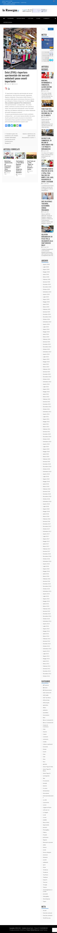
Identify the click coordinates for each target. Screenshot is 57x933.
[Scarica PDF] (6, 89)
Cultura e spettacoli (47, 744)
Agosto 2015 (46, 593)
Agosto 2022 (46, 384)
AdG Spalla (45, 695)
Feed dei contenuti (47, 913)
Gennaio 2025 (46, 312)
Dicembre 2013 (47, 643)
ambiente (45, 710)
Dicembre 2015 (47, 583)
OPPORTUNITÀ (21, 18)
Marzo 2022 (46, 396)
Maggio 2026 (46, 272)
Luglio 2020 (46, 446)
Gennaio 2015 (46, 611)
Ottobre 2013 (46, 646)
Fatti (44, 756)
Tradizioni (45, 877)
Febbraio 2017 (46, 549)
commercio (45, 739)
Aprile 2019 (46, 484)
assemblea (45, 712)
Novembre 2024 (47, 316)
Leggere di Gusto (47, 807)
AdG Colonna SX (47, 692)
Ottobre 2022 (46, 379)
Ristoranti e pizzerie (48, 842)
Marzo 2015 (46, 606)
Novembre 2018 (47, 496)
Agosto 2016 (46, 563)
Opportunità (46, 825)
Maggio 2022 (46, 391)
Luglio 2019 (46, 476)
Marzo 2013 (46, 663)
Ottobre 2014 (46, 618)
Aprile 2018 (46, 514)
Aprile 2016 (46, 573)
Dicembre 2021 (47, 404)
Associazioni (46, 715)
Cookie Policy (23, 2)
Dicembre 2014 (47, 613)
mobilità (45, 820)
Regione (45, 840)
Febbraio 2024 (46, 339)
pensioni (45, 827)
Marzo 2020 (46, 456)
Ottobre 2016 (46, 559)
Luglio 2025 (46, 297)
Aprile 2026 (46, 274)
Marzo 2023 (46, 366)
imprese (45, 785)
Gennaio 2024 (46, 341)
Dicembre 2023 (47, 344)
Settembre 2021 (47, 411)
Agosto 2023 (46, 354)
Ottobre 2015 (46, 588)
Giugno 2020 (46, 449)
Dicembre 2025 (47, 284)
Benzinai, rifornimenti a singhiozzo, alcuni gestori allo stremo (46, 84)
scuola (44, 850)
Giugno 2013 (46, 656)
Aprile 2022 (46, 394)
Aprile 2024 (46, 334)
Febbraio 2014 (46, 638)
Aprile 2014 (46, 633)
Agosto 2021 (46, 414)
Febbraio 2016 (46, 578)
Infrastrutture (46, 790)
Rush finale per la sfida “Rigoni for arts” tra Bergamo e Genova (31, 165)
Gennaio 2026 (46, 282)
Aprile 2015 (46, 603)
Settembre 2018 (47, 501)
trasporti (45, 879)
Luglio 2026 (46, 267)
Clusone (45, 731)
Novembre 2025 (47, 287)
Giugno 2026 (46, 269)
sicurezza (45, 855)
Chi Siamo (4, 2)
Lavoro (44, 805)
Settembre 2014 (47, 621)
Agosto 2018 (46, 504)
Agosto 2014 (46, 623)
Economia (45, 746)
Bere (44, 717)
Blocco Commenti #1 (48, 720)
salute (44, 845)
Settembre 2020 (47, 441)
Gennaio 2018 (46, 521)
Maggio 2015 (46, 601)
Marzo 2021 (46, 426)
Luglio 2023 (46, 356)
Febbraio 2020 (46, 459)
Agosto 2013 (46, 651)
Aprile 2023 (46, 364)
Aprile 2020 (46, 454)
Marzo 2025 (46, 307)
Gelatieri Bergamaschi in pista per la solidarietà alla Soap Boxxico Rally (47, 239)
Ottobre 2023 (46, 349)
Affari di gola (46, 702)
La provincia (46, 802)
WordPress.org (46, 918)
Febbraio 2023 (46, 369)
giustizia (45, 764)
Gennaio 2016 (46, 581)
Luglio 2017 (46, 536)
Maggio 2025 (46, 302)
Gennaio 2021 (46, 431)
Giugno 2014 (46, 628)
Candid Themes (43, 930)
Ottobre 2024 (46, 319)
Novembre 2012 (47, 673)
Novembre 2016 (47, 556)
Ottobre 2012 (46, 676)
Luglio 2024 (46, 326)
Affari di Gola (46, 700)
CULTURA (30, 18)
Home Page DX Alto (48, 766)
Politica (45, 832)
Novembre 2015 (47, 586)
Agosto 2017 (46, 534)
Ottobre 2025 (46, 289)
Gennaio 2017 (46, 551)
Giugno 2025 (46, 299)
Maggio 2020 (46, 451)
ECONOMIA (11, 18)
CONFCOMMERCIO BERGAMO (9, 4)
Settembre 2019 (47, 471)
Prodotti (45, 835)
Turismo (45, 887)
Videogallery (46, 896)
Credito (45, 741)
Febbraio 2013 (46, 666)
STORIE (38, 18)
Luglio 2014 (46, 626)
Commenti (45, 736)
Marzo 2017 (46, 546)
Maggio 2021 (46, 421)
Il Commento (46, 780)
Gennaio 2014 (46, 641)
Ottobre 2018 (46, 499)
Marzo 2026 (46, 277)
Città (44, 729)
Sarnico (45, 847)
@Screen (45, 687)
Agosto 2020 (46, 444)
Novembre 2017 (47, 526)
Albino (44, 707)
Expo (44, 754)
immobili (45, 783)
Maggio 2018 (46, 511)
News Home (46, 822)
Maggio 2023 (46, 361)
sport (44, 864)
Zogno (44, 901)
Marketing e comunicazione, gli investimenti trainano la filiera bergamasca (9, 166)
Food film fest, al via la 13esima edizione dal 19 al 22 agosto (47, 112)
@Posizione (46, 685)
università (45, 894)
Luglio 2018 (46, 506)
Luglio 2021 (46, 416)
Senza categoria (47, 852)
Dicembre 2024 (47, 314)
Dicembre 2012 (47, 671)
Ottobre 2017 (46, 529)
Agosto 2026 (46, 264)
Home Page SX (46, 773)
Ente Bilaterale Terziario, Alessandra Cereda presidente (46, 205)
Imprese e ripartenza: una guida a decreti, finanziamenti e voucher (28, 135)
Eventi (44, 751)
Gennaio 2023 (46, 371)
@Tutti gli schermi (47, 690)
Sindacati (45, 857)
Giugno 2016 (46, 568)
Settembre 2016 (47, 561)
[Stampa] (9, 89)
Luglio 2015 (46, 596)
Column (45, 734)
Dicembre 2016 (47, 554)
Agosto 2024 (46, 324)
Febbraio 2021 (46, 429)
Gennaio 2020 (46, 461)
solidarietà (45, 862)
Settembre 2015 (47, 591)
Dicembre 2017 (47, 524)
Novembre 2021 (47, 406)
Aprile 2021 (46, 424)
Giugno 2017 (46, 539)
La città (45, 800)
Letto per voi (46, 810)
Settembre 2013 (47, 648)
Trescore (45, 882)
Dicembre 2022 (47, 374)
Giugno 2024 (46, 329)
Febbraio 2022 (46, 399)
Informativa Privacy (16, 2)
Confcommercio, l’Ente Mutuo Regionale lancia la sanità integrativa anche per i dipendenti (20, 166)
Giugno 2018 (46, 509)
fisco (44, 761)
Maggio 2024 (46, 331)
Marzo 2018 (46, 516)
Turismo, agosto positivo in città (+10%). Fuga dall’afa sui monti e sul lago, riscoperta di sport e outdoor (47, 175)
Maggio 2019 (46, 481)
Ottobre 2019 (46, 469)
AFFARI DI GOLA (7, 22)
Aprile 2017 (46, 544)
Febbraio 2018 (46, 519)
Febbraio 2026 (46, 279)
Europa (44, 749)
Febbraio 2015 (46, 608)
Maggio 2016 (46, 571)
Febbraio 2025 (46, 309)
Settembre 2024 (47, 321)
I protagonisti (46, 776)
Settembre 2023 (47, 351)
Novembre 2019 (47, 466)
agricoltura (45, 705)
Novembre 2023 (47, 346)
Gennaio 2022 (46, 401)
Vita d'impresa (46, 899)
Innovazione (46, 793)
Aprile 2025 (46, 304)
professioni (45, 837)
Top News (45, 874)
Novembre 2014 (47, 616)
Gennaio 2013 (46, 668)
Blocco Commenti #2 (48, 722)
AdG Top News (47, 697)
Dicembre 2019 (47, 464)
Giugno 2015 (46, 598)
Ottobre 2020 (46, 439)
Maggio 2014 (46, 631)
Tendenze (45, 869)
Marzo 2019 (46, 486)
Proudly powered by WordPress (18, 930)
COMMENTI (46, 18)
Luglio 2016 (46, 566)
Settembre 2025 (47, 292)
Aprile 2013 (46, 661)
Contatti (9, 2)
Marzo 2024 (46, 336)
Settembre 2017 (47, 531)
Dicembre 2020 (47, 434)
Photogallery (46, 830)
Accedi (44, 910)
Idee (44, 778)
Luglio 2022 (46, 386)
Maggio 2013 (46, 658)
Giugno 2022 (46, 389)
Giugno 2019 (46, 479)
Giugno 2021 (46, 419)
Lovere (44, 817)
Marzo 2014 (46, 636)
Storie (44, 867)
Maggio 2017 (46, 541)
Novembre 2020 (47, 436)
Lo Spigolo (45, 812)
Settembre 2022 (47, 381)
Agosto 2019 (46, 474)
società (45, 860)
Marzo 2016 (46, 576)
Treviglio (45, 884)
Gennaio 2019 (46, 491)
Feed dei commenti (47, 915)
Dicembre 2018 (47, 494)
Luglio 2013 (46, 653)
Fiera (44, 759)
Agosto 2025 (46, 294)
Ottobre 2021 (46, 409)
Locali (44, 815)
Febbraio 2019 (46, 489)
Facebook (54, 1)
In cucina (45, 788)
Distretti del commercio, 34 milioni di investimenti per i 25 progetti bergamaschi (47, 143)
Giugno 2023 (46, 359)
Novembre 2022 (47, 376)
